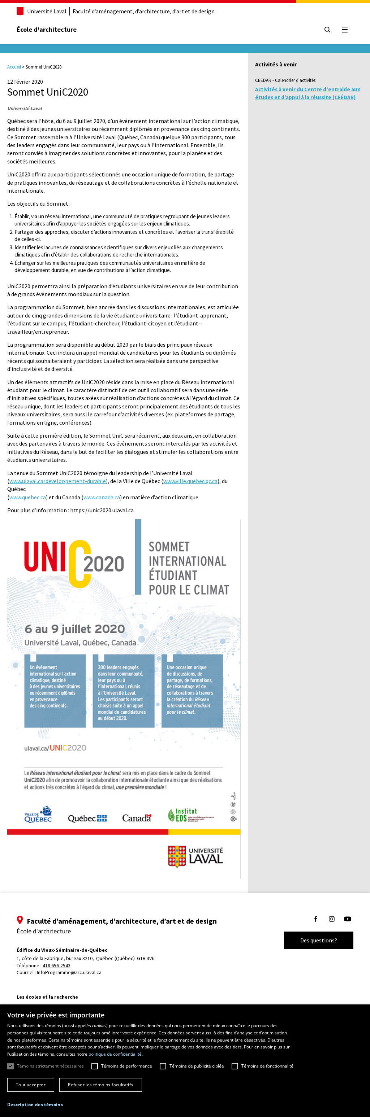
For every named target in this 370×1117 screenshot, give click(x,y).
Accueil (14, 67)
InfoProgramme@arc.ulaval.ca (69, 972)
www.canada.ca (101, 497)
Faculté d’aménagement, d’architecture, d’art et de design (144, 11)
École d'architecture (47, 29)
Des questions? (318, 940)
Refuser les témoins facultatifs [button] (100, 1085)
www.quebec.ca (27, 497)
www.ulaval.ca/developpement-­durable (57, 481)
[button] (35, 1104)
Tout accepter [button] (31, 1085)
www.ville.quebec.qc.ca (190, 481)
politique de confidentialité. (116, 1054)
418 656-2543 (56, 965)
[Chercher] (327, 29)
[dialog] (185, 1060)
